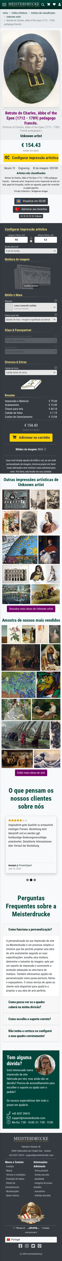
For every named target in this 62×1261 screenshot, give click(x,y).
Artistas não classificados (43, 13)
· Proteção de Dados (14, 1178)
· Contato (9, 1166)
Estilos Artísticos (19, 13)
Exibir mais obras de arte (31, 772)
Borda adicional (11, 246)
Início (5, 13)
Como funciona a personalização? (30, 929)
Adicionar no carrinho (33, 437)
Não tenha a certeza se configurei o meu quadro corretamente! (30, 1033)
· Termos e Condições (15, 1174)
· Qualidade (39, 1178)
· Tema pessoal (41, 1170)
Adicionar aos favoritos (33, 209)
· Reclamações (12, 1191)
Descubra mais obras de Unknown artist (31, 608)
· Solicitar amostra (42, 1195)
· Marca (8, 1170)
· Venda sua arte (41, 1174)
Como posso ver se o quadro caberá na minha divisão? (26, 1004)
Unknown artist (14, 16)
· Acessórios (39, 1191)
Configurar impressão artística (33, 157)
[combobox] (31, 251)
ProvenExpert (20, 865)
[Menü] (4, 4)
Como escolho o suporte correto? (29, 1019)
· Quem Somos (12, 1195)
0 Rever (38, 216)
